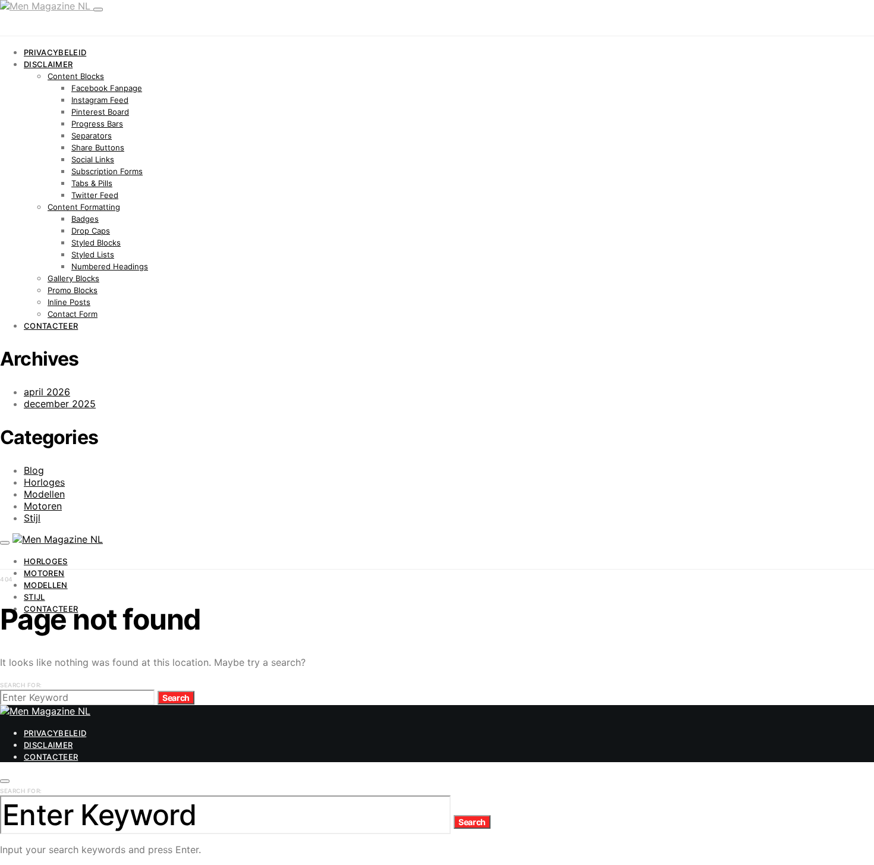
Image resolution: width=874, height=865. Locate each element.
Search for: (21, 684)
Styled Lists (92, 254)
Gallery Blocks (73, 278)
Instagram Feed (99, 100)
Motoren (43, 506)
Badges (85, 219)
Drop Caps (90, 230)
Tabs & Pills (91, 183)
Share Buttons (97, 147)
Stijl (32, 518)
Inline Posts (69, 302)
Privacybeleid (55, 52)
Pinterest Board (100, 112)
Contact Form (73, 314)
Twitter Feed (94, 195)
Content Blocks (76, 76)
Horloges (44, 482)
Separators (91, 135)
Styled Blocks (96, 242)
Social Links (92, 159)
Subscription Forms (107, 171)
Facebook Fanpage (106, 88)
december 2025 (60, 404)
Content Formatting (84, 207)
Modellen (44, 494)
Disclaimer (48, 64)
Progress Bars (97, 123)
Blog (34, 470)
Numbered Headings (109, 266)
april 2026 (47, 392)
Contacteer (51, 326)
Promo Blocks (73, 290)
